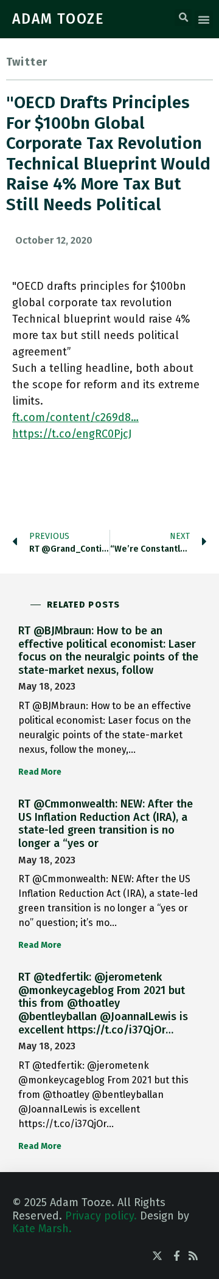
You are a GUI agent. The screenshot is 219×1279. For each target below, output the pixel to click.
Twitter (26, 62)
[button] (183, 17)
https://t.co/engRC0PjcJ (71, 434)
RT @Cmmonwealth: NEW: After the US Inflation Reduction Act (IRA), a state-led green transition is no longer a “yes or (105, 823)
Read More (39, 772)
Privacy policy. (101, 1215)
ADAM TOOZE (58, 18)
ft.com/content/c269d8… (75, 417)
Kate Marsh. (42, 1228)
